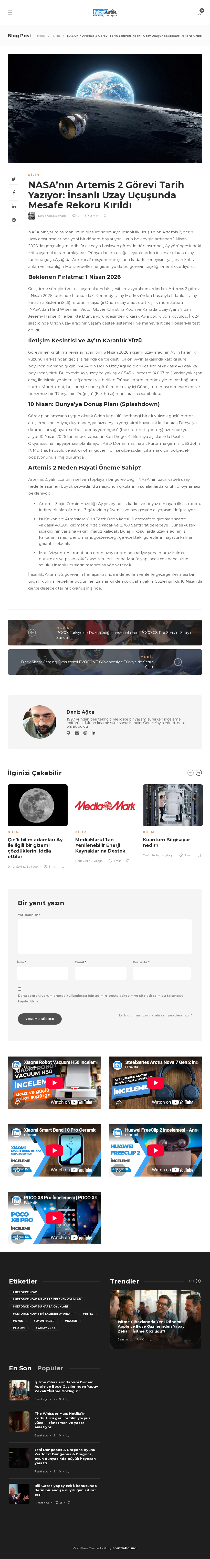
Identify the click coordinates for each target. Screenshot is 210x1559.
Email (80, 962)
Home (41, 36)
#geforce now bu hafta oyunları (40, 1306)
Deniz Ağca (46, 216)
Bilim (56, 36)
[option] (37, 825)
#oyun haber (44, 1321)
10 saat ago (42, 1503)
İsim (21, 962)
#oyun (18, 1321)
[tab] (20, 1368)
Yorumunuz (29, 915)
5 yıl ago (96, 861)
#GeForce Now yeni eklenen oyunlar (42, 1313)
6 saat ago (41, 1435)
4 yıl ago (167, 855)
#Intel (88, 1313)
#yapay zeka (45, 1328)
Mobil (62, 627)
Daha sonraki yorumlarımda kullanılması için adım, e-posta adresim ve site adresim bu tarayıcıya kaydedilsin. (101, 998)
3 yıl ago (32, 866)
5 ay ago (60, 216)
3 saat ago (124, 1339)
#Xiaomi (19, 1328)
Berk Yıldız (82, 861)
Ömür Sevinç (16, 866)
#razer (71, 1321)
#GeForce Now (25, 1292)
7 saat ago (41, 1471)
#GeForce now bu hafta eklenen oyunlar (47, 1299)
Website (141, 962)
